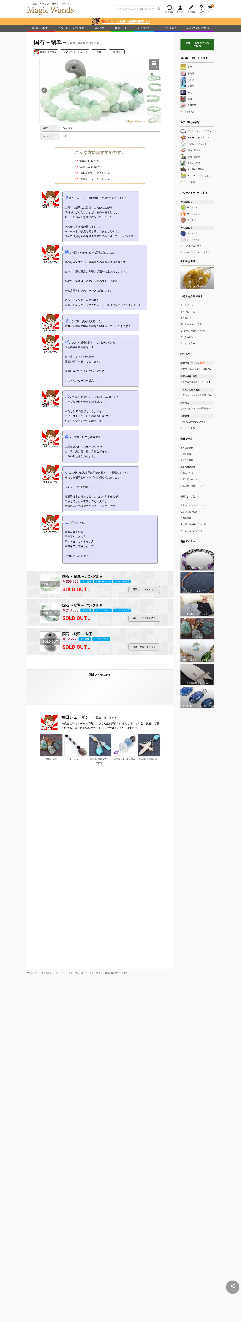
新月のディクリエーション (193, 505)
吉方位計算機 (186, 447)
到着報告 (184, 416)
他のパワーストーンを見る (197, 252)
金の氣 (116, 51)
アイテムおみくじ (188, 337)
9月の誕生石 (186, 227)
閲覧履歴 (169, 12)
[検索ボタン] (158, 8)
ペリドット (192, 207)
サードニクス (193, 214)
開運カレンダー (187, 473)
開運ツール (121, 28)
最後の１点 (185, 318)
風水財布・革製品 (196, 169)
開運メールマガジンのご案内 (197, 44)
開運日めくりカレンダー (192, 486)
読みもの (99, 28)
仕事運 (191, 80)
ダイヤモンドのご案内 (191, 324)
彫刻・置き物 (194, 156)
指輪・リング (194, 150)
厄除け (191, 99)
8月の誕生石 (186, 202)
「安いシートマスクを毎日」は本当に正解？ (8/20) (197, 395)
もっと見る (189, 111)
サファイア (192, 233)
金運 (99, 51)
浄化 (190, 92)
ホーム (30, 973)
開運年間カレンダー (190, 479)
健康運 (191, 86)
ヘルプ (201, 12)
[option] (92, 90)
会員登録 (191, 12)
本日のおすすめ (187, 311)
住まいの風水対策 (188, 511)
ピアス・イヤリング (197, 144)
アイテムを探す (46, 973)
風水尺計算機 (186, 460)
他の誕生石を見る (192, 246)
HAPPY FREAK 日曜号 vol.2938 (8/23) (197, 369)
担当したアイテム (106, 717)
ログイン (180, 12)
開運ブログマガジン (192, 363)
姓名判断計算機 (187, 466)
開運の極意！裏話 (188, 376)
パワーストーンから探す (71, 28)
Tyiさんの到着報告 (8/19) (192, 422)
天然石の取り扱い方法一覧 (193, 524)
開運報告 (184, 403)
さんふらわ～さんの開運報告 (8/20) (197, 408)
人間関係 (192, 105)
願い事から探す (40, 28)
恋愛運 (191, 73)
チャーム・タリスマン (198, 137)
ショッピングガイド (168, 28)
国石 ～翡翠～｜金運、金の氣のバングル (108, 973)
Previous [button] (44, 90)
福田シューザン (48, 51)
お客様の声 (144, 28)
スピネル (191, 220)
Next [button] (140, 90)
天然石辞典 (185, 518)
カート (210, 9)
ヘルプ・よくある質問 (191, 531)
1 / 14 (154, 67)
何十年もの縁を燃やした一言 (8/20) (197, 382)
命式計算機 (185, 454)
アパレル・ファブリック (199, 175)
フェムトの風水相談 (190, 389)
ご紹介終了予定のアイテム (193, 330)
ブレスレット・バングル (74, 51)
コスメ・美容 (194, 163)
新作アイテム (186, 305)
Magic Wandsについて (198, 28)
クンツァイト (193, 239)
